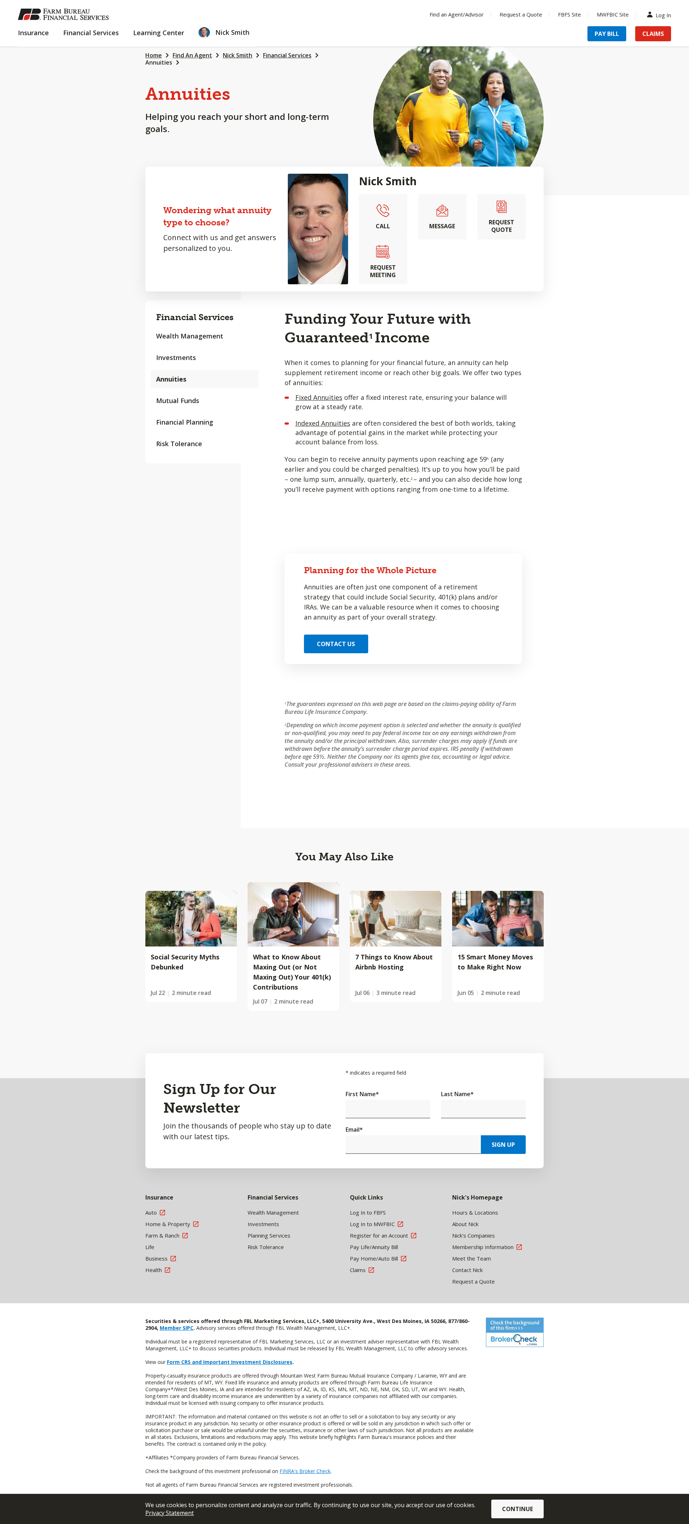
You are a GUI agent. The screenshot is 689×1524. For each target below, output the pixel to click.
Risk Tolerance (179, 443)
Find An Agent (192, 55)
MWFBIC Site (613, 14)
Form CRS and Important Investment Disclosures (229, 1362)
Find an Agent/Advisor (457, 14)
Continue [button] (517, 1509)
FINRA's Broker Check (305, 1471)
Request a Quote (521, 14)
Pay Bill (607, 34)
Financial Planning (184, 422)
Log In (663, 14)
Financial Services (287, 55)
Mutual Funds (177, 400)
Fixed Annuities (318, 397)
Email (354, 1129)
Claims (653, 34)
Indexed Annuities (322, 423)
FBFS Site (569, 14)
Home (153, 55)
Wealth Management (189, 336)
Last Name (457, 1094)
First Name (362, 1094)
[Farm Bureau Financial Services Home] (64, 14)
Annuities (158, 62)
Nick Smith (237, 55)
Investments (176, 357)
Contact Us (336, 644)
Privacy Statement (169, 1513)
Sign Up (503, 1145)
